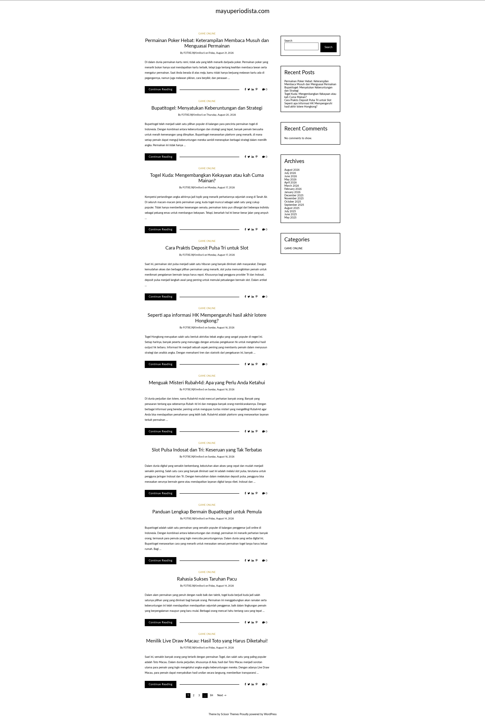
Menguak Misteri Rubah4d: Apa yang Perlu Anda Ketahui (207, 382)
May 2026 (290, 179)
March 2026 (291, 186)
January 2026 (292, 192)
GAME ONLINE (207, 34)
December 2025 (294, 195)
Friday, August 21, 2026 (221, 53)
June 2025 (290, 214)
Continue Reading (160, 89)
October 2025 (292, 201)
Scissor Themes (230, 714)
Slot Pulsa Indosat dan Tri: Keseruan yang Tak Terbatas (207, 450)
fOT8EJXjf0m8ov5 (194, 53)
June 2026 (290, 176)
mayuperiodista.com (242, 11)
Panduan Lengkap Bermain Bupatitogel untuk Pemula (207, 512)
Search (288, 41)
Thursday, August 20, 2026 (221, 115)
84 (211, 695)
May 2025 (290, 217)
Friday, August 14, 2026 (221, 519)
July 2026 (290, 173)
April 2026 (290, 182)
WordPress (270, 714)
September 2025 (294, 205)
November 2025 (294, 198)
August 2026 (292, 170)
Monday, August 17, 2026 (221, 187)
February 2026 (293, 189)
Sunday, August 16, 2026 (221, 328)
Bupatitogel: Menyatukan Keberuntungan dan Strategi (206, 108)
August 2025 (292, 208)
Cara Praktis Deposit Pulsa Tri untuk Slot (206, 248)
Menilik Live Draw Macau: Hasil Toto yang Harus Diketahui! (207, 641)
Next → (221, 695)
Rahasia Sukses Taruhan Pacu (207, 579)
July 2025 (290, 211)
